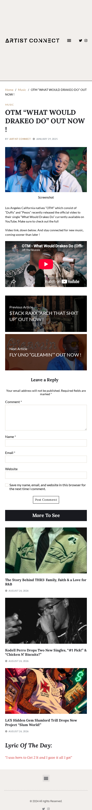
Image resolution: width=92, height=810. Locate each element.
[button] (69, 40)
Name (10, 437)
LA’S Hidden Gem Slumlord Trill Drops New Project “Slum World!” (41, 722)
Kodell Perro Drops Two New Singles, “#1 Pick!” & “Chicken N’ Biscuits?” (46, 652)
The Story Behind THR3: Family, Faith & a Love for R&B (45, 582)
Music (9, 104)
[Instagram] (86, 40)
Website (11, 469)
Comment (13, 402)
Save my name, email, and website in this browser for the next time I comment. (47, 486)
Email (10, 453)
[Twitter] (80, 40)
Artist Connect (20, 138)
